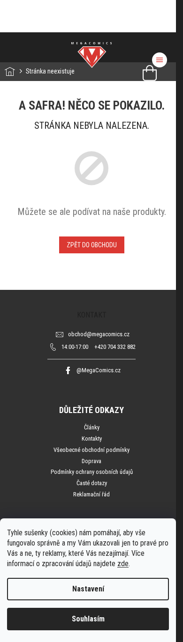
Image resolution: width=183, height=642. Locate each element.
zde (123, 563)
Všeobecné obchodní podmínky (91, 449)
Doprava (91, 461)
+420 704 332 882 (98, 346)
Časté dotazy (91, 483)
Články (91, 427)
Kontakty (92, 438)
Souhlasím (88, 618)
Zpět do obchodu (92, 245)
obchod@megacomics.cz (99, 334)
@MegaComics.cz (98, 370)
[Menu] (159, 60)
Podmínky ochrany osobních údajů (92, 471)
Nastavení (88, 588)
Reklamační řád (91, 494)
